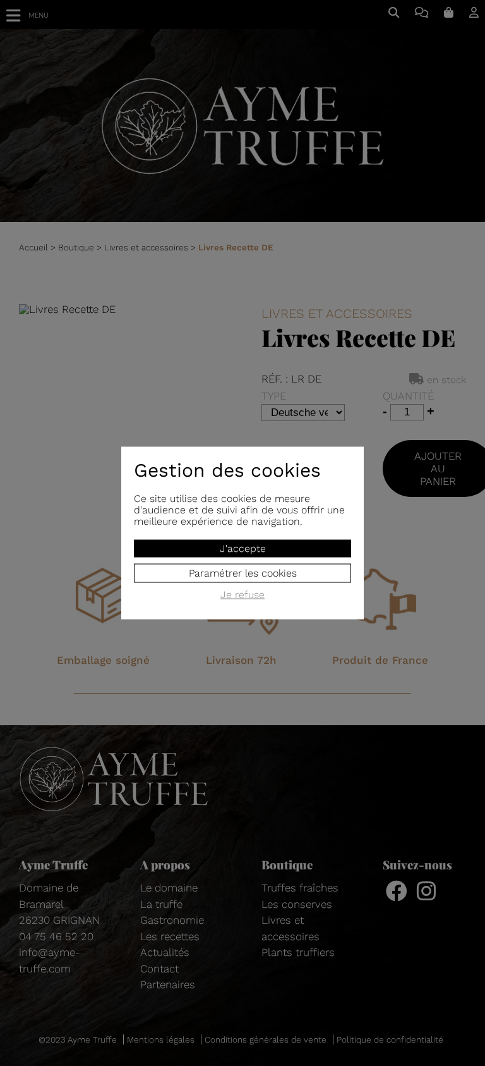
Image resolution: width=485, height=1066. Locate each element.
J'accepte (243, 548)
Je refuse (242, 595)
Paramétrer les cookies (243, 573)
